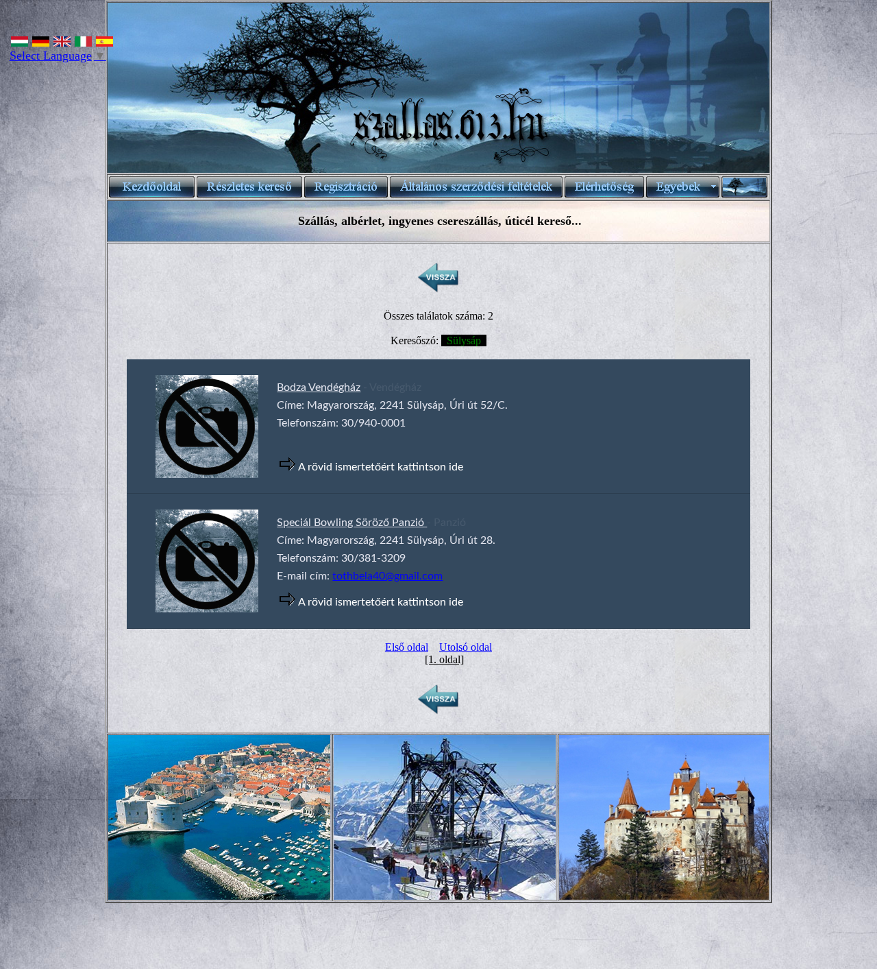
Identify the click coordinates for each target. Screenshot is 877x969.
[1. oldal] (444, 659)
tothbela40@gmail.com (387, 576)
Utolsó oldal (465, 647)
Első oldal (406, 647)
